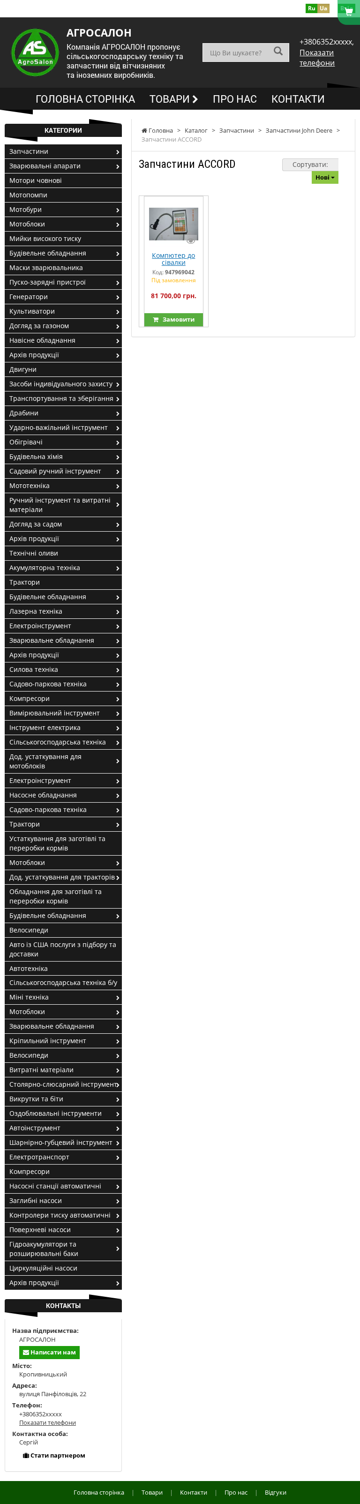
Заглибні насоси (35, 1200)
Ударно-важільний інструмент (58, 427)
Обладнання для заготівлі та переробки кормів (55, 896)
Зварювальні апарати (45, 165)
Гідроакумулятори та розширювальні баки (43, 1249)
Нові (323, 177)
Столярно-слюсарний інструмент (63, 1084)
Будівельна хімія (36, 456)
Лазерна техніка (35, 611)
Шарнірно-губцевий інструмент (60, 1142)
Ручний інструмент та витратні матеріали (60, 505)
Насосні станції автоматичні (55, 1185)
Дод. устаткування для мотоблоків (45, 761)
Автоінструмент (34, 1127)
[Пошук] (278, 51)
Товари (171, 98)
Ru (311, 8)
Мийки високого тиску (45, 238)
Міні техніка (29, 997)
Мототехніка (29, 485)
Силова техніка (33, 669)
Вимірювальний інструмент (54, 712)
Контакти (298, 98)
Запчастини (28, 151)
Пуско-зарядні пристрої (47, 282)
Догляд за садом (35, 523)
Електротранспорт (39, 1156)
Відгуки (275, 1492)
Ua (323, 8)
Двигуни (23, 369)
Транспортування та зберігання (61, 398)
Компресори (29, 698)
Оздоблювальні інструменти (55, 1113)
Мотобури (25, 209)
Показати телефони (317, 57)
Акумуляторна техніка (44, 567)
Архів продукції (34, 354)
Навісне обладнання (42, 340)
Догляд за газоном (39, 325)
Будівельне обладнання (47, 252)
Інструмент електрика (45, 727)
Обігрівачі (26, 441)
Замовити (176, 319)
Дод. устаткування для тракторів (62, 876)
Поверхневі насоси (40, 1229)
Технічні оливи (33, 553)
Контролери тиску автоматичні (60, 1215)
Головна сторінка (85, 98)
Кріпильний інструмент (47, 1040)
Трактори (24, 582)
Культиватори (32, 311)
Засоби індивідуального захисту (60, 383)
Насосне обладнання (43, 794)
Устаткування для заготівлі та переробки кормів (57, 843)
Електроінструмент (40, 625)
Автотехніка (28, 968)
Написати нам (52, 1352)
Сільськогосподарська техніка (57, 741)
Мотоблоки (27, 223)
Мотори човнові (35, 180)
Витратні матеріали (41, 1069)
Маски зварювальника (46, 267)
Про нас (235, 98)
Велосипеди (28, 929)
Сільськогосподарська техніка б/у (63, 982)
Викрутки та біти (36, 1098)
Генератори (28, 296)
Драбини (23, 412)
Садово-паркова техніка (48, 683)
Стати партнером (57, 1455)
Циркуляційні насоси (43, 1267)
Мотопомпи (28, 194)
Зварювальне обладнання (51, 640)
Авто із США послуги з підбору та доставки (62, 949)
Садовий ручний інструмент (55, 470)
